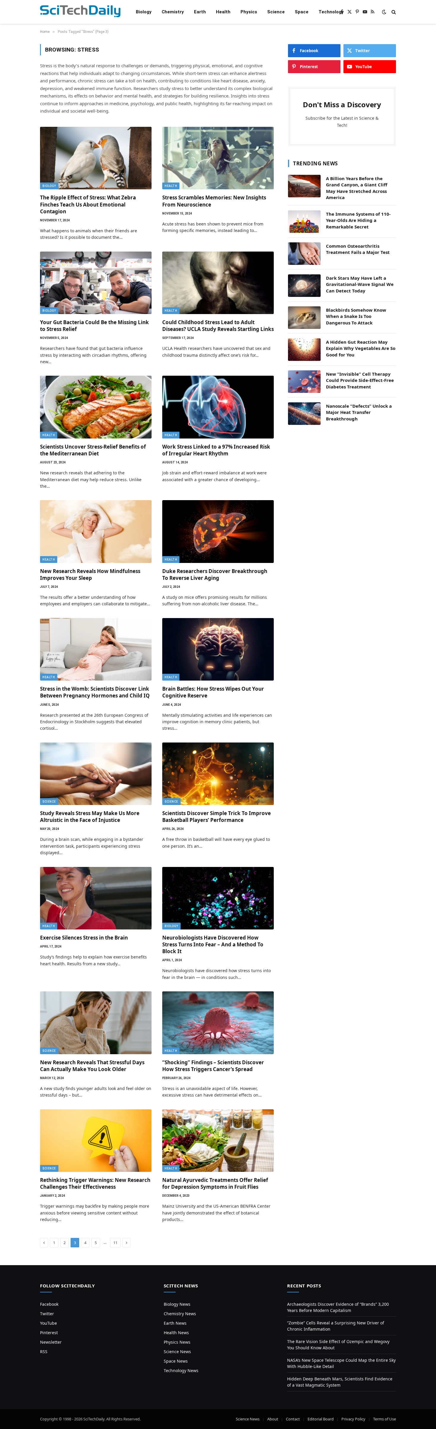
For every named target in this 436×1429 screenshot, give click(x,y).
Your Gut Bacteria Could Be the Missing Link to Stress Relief (94, 325)
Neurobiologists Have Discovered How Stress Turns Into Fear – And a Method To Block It (212, 944)
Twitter (47, 1313)
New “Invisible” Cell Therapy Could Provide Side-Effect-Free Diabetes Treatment (360, 380)
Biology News (177, 1304)
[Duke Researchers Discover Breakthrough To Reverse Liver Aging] (218, 531)
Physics (249, 12)
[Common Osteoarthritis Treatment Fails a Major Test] (304, 253)
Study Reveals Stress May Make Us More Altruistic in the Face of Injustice (89, 816)
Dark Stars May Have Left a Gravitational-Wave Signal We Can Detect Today (360, 284)
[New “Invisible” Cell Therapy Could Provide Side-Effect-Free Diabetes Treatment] (304, 381)
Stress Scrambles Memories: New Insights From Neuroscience (214, 201)
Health (223, 12)
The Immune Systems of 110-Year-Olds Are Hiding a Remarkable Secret (358, 220)
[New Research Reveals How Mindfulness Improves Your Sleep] (96, 531)
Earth (200, 12)
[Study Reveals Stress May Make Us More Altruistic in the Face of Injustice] (96, 773)
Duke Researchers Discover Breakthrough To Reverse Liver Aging (214, 574)
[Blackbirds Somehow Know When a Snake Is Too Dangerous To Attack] (304, 317)
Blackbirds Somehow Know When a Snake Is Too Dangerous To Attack (356, 316)
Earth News (175, 1323)
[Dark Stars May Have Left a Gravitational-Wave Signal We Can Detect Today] (304, 285)
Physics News (177, 1342)
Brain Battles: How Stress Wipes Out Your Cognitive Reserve (213, 692)
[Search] (393, 12)
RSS (43, 1351)
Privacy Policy (353, 1419)
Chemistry (173, 12)
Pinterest (49, 1332)
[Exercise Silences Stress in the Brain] (96, 898)
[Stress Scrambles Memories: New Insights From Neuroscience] (218, 158)
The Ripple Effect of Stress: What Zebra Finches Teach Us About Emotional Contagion (88, 204)
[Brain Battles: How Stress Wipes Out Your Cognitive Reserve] (218, 649)
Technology (331, 12)
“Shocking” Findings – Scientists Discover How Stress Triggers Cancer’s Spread (213, 1066)
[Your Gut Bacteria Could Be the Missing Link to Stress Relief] (96, 283)
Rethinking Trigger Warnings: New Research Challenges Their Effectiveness (95, 1183)
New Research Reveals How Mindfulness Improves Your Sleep (90, 574)
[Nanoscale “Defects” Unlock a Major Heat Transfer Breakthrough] (304, 413)
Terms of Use (384, 1419)
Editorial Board (321, 1419)
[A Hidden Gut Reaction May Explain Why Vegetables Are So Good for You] (304, 349)
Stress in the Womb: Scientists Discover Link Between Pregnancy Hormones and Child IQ (95, 692)
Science (276, 12)
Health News (176, 1332)
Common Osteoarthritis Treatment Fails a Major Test (358, 249)
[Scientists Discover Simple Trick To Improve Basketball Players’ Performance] (218, 773)
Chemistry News (180, 1313)
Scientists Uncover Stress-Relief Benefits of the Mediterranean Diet (93, 450)
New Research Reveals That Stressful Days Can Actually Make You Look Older (92, 1066)
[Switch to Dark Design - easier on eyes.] (384, 11)
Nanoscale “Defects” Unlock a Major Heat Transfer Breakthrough (359, 412)
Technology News (181, 1370)
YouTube (48, 1323)
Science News (177, 1351)
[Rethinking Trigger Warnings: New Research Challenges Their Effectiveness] (96, 1140)
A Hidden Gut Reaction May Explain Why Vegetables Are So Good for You (360, 348)
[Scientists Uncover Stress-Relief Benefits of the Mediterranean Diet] (96, 407)
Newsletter (51, 1342)
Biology (144, 12)
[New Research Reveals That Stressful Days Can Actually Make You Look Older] (96, 1022)
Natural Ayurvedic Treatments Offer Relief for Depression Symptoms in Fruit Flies (215, 1183)
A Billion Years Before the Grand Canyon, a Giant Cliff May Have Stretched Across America (356, 187)
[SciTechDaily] (80, 12)
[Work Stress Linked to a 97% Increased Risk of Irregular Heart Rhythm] (218, 407)
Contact (293, 1419)
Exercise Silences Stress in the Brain (84, 937)
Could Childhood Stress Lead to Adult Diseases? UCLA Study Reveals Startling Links (218, 325)
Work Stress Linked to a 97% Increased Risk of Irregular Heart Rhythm (216, 450)
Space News (176, 1361)
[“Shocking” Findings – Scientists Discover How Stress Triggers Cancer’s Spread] (218, 1022)
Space (301, 12)
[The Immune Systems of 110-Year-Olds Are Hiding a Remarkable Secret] (304, 221)
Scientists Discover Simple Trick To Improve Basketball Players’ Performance (216, 816)
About (272, 1419)
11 (115, 1242)
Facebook (49, 1304)
